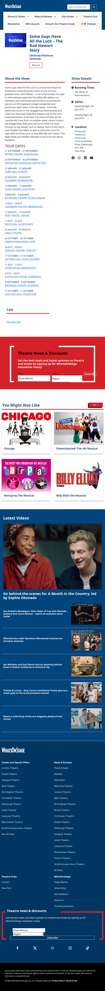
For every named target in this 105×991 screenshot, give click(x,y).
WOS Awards (33, 23)
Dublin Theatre (9, 773)
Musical (36, 65)
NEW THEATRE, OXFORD (17, 215)
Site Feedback (61, 894)
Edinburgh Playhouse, (42, 55)
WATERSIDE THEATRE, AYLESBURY (22, 285)
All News (58, 870)
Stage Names (61, 882)
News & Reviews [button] (44, 16)
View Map (80, 151)
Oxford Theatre (62, 858)
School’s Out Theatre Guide (60, 23)
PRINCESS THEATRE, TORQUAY (20, 250)
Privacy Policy (58, 981)
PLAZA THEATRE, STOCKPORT (20, 189)
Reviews (58, 773)
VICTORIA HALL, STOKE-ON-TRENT (22, 259)
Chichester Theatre (11, 798)
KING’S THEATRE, (13, 232)
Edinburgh (35, 58)
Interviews (59, 779)
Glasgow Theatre (10, 779)
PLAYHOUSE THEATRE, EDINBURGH (23, 276)
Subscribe (90, 373)
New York (6, 888)
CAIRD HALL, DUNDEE (16, 171)
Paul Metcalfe (14, 321)
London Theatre (10, 767)
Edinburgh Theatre (11, 804)
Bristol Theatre (61, 810)
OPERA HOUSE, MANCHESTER (20, 267)
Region (55, 373)
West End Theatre (63, 785)
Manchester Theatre (12, 822)
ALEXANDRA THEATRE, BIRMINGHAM (24, 206)
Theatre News (61, 767)
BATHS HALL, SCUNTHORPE (19, 224)
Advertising (60, 888)
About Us (59, 900)
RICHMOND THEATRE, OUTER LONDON (25, 197)
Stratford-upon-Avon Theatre (17, 828)
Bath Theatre (8, 785)
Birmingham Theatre (12, 792)
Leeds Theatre (9, 810)
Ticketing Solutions (64, 906)
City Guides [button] (68, 16)
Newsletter (14, 23)
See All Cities (8, 834)
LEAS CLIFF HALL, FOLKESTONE (20, 294)
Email (21, 373)
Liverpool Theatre (11, 816)
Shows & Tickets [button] (17, 16)
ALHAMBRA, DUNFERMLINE (19, 180)
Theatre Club (90, 16)
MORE (95, 405)
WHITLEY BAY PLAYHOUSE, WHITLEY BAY (25, 162)
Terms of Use (71, 981)
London (6, 882)
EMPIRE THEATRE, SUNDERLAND (21, 154)
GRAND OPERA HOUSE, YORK (20, 241)
